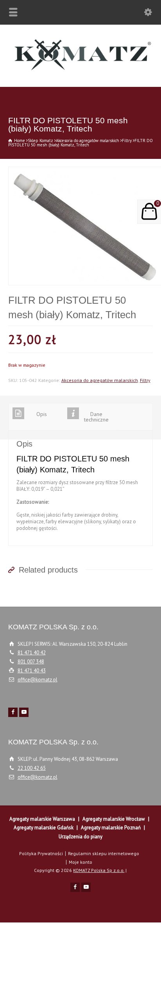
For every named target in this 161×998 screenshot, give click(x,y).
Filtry (127, 140)
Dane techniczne (96, 417)
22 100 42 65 (32, 768)
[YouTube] (24, 712)
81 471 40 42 (32, 652)
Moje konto (80, 862)
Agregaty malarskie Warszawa (42, 819)
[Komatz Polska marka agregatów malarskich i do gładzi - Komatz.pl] (80, 70)
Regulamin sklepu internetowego (103, 853)
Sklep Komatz (40, 140)
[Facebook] (13, 712)
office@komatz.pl (37, 679)
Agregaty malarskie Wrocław (113, 819)
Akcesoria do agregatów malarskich (87, 140)
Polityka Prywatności (41, 853)
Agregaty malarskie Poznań (111, 827)
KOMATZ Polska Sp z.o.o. (98, 870)
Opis (41, 414)
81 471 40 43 (32, 670)
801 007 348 (31, 661)
